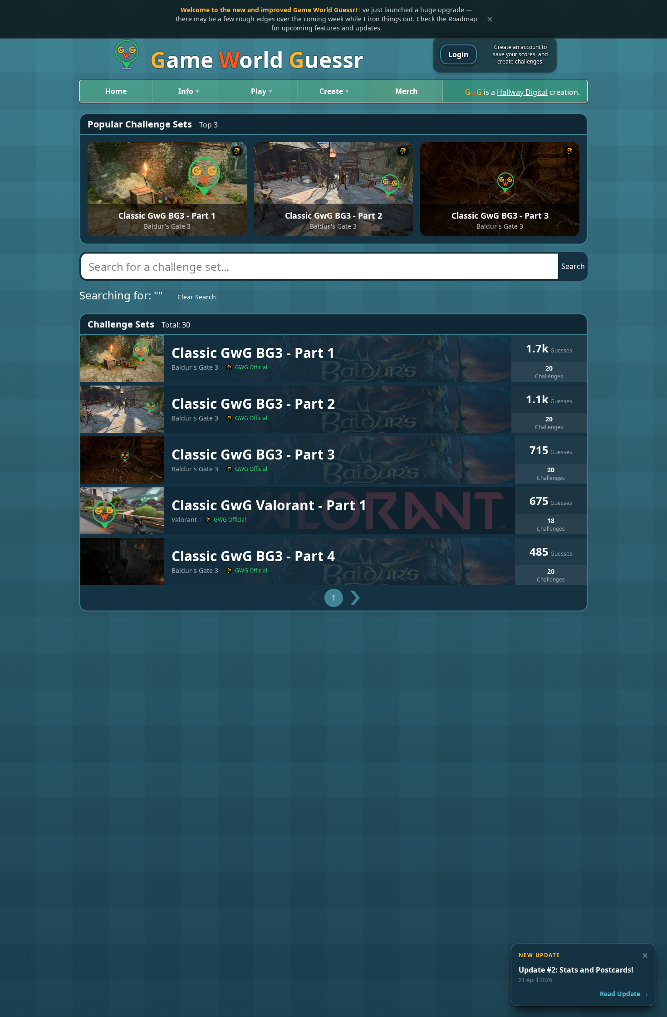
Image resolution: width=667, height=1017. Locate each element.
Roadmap (462, 19)
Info (188, 91)
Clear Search (196, 297)
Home (116, 91)
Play (261, 91)
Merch (406, 91)
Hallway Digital (522, 92)
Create (333, 91)
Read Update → (624, 993)
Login (458, 54)
